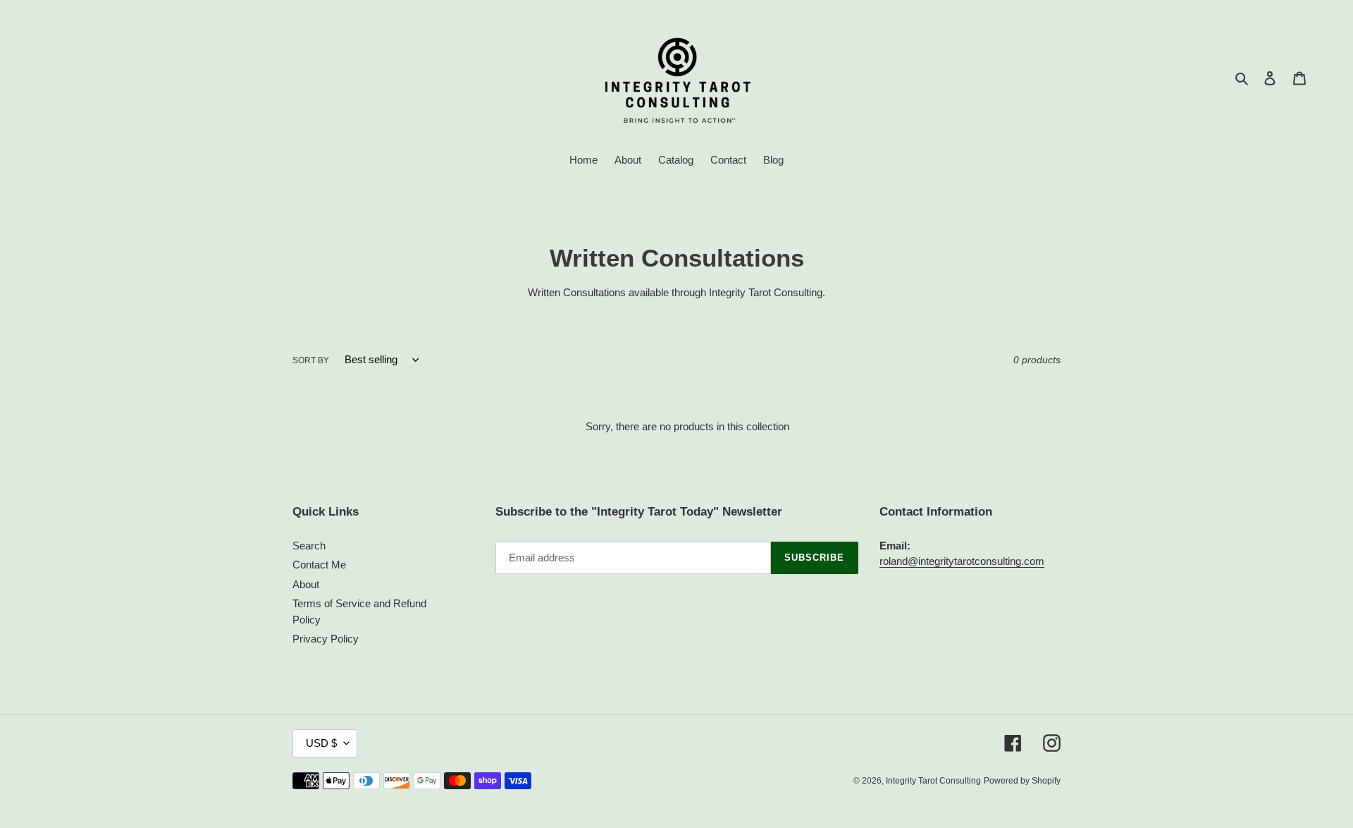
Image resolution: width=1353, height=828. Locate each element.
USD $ (321, 743)
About (305, 584)
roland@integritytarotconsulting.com (961, 561)
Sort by (310, 360)
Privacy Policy (325, 639)
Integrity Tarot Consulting (933, 781)
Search (309, 546)
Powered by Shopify (1022, 781)
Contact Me (319, 565)
